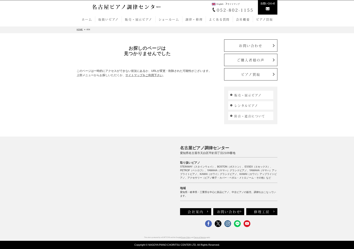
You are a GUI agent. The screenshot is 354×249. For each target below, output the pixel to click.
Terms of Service (200, 237)
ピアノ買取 (264, 19)
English (220, 4)
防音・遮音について (249, 116)
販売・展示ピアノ (138, 19)
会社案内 (195, 211)
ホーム (87, 19)
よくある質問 (219, 19)
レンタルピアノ (246, 105)
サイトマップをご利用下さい (144, 75)
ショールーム (169, 19)
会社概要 (243, 19)
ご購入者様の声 (250, 60)
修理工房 (262, 211)
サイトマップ (233, 4)
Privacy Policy (186, 237)
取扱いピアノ (108, 19)
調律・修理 (194, 19)
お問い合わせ (250, 45)
